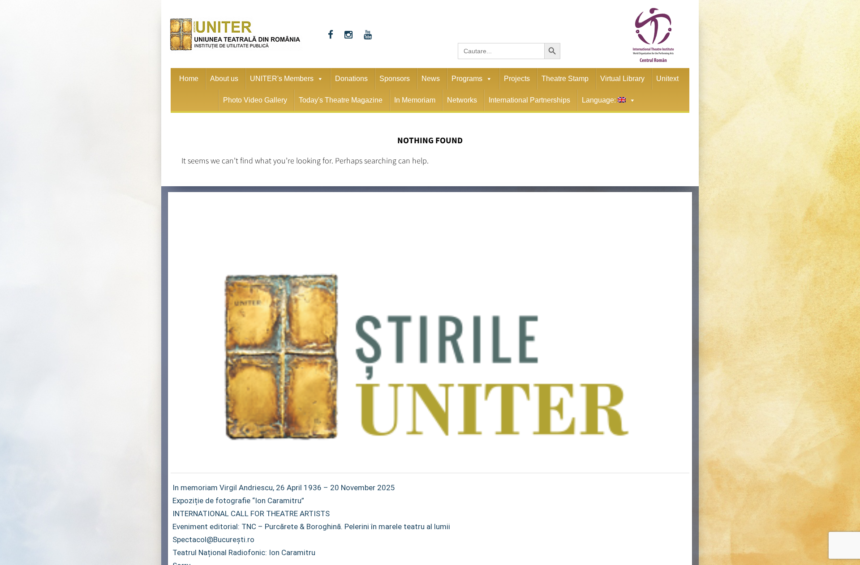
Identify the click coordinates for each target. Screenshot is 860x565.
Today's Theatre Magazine (341, 100)
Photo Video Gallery (255, 100)
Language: (600, 100)
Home (188, 78)
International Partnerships (529, 100)
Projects (517, 78)
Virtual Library (622, 78)
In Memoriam (414, 100)
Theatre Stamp (565, 78)
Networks (462, 100)
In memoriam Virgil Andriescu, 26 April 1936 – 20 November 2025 (283, 487)
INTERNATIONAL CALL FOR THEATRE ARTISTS (251, 513)
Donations (351, 78)
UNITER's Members (282, 78)
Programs (467, 78)
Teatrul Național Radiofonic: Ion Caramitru (243, 552)
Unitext (667, 78)
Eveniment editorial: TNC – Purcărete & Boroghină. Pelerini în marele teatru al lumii (311, 526)
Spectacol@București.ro (213, 539)
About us (224, 78)
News (430, 78)
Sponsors (394, 78)
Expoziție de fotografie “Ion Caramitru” (238, 500)
